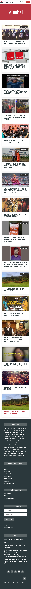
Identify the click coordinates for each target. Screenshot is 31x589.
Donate (5, 467)
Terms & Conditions (8, 478)
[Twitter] (12, 571)
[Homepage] (21, 2)
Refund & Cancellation (9, 483)
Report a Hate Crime (8, 474)
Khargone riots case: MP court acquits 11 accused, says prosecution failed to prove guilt (15, 561)
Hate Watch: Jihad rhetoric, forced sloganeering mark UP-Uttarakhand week (15, 555)
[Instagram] (19, 571)
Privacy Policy (7, 481)
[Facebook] (8, 571)
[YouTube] (15, 571)
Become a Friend (7, 476)
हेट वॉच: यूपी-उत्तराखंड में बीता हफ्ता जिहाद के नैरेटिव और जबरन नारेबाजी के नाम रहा (15, 551)
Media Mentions (7, 496)
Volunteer (6, 469)
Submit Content (7, 471)
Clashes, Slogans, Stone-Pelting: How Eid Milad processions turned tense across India (15, 540)
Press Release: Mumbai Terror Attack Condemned (14, 413)
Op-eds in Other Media (9, 498)
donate (27, 1)
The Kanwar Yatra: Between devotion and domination (15, 546)
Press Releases (7, 493)
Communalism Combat (8, 527)
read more (16, 458)
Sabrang (5, 525)
